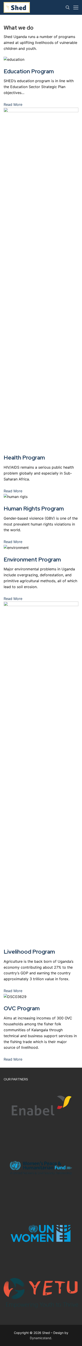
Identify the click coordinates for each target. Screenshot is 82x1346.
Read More (13, 104)
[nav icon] (75, 7)
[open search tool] (68, 7)
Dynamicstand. (41, 1338)
